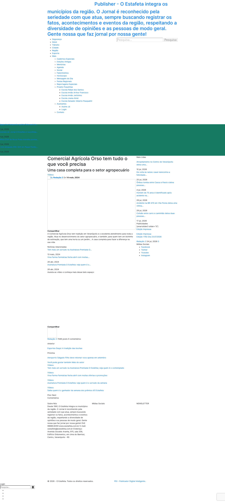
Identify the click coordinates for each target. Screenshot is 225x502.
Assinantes (61, 104)
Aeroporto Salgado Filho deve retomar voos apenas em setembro (76, 357)
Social (59, 70)
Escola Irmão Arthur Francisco (75, 92)
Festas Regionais (64, 81)
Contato (60, 112)
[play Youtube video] (90, 299)
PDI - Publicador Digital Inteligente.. (130, 481)
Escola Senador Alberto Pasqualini (77, 101)
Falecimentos (63, 73)
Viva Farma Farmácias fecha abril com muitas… (68, 257)
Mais (54, 56)
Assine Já (66, 106)
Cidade (55, 47)
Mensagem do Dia (65, 78)
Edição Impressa (144, 234)
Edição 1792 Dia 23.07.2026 (149, 236)
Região (55, 50)
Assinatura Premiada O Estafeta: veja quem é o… (69, 264)
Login (64, 109)
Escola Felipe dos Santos (73, 90)
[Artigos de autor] (52, 332)
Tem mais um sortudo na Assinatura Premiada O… (69, 249)
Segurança (57, 39)
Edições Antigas (64, 61)
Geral (54, 42)
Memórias (61, 64)
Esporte (55, 53)
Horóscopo (62, 76)
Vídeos (50, 174)
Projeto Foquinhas (65, 87)
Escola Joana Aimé (70, 98)
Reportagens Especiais (67, 84)
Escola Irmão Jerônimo (72, 95)
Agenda (60, 67)
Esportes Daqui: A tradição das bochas (64, 348)
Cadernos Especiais (65, 59)
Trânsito (55, 45)
